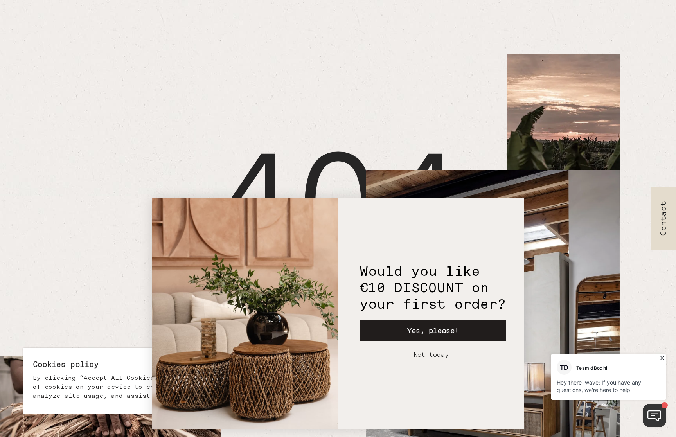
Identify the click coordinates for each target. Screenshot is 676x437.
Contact (663, 218)
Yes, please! (433, 330)
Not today (431, 354)
